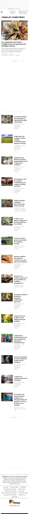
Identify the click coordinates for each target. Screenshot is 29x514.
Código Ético (14, 496)
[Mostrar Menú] (1, 12)
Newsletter (23, 487)
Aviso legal (21, 491)
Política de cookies (23, 493)
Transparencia (22, 494)
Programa (12, 12)
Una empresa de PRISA (14, 501)
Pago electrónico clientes (9, 489)
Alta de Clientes (21, 489)
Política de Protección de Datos (9, 493)
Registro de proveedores (11, 491)
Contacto (5, 487)
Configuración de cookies (9, 494)
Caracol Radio (5, 12)
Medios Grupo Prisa (14, 506)
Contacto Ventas (14, 487)
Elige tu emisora (23, 12)
